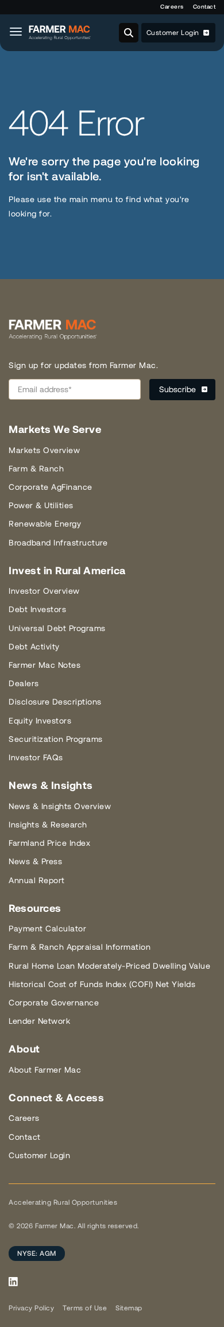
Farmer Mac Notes (44, 665)
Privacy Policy (31, 1308)
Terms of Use (85, 1308)
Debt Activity (34, 646)
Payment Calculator (47, 928)
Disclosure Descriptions (55, 701)
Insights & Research (48, 824)
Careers (172, 6)
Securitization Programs (56, 739)
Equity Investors (40, 720)
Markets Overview (44, 450)
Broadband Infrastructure (58, 542)
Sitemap (128, 1308)
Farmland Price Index (49, 843)
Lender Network (39, 1021)
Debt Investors (37, 609)
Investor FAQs (36, 757)
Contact (204, 6)
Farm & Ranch (36, 468)
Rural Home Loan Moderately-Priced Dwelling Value (109, 965)
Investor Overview (44, 590)
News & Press (35, 861)
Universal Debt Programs (57, 628)
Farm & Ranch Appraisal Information (79, 946)
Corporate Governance (54, 1002)
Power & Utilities (41, 505)
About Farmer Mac (45, 1069)
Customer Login (174, 33)
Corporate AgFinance (50, 487)
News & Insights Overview (60, 806)
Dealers (24, 683)
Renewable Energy (45, 523)
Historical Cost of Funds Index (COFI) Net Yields (102, 984)
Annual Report (37, 880)
